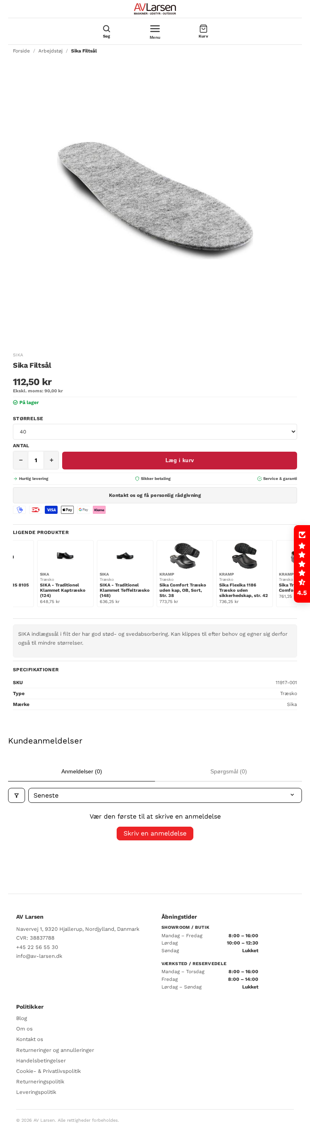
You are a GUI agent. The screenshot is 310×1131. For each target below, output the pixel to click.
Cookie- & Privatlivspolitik (48, 1071)
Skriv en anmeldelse (155, 833)
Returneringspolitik (40, 1082)
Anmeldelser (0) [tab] (81, 771)
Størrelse (28, 418)
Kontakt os (29, 1039)
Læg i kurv (179, 460)
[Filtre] (16, 795)
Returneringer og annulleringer (55, 1050)
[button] (302, 564)
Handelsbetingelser (41, 1061)
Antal (21, 445)
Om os (24, 1029)
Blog (21, 1018)
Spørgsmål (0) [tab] (228, 771)
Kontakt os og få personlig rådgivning (155, 495)
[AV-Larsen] (155, 9)
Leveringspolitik (36, 1092)
